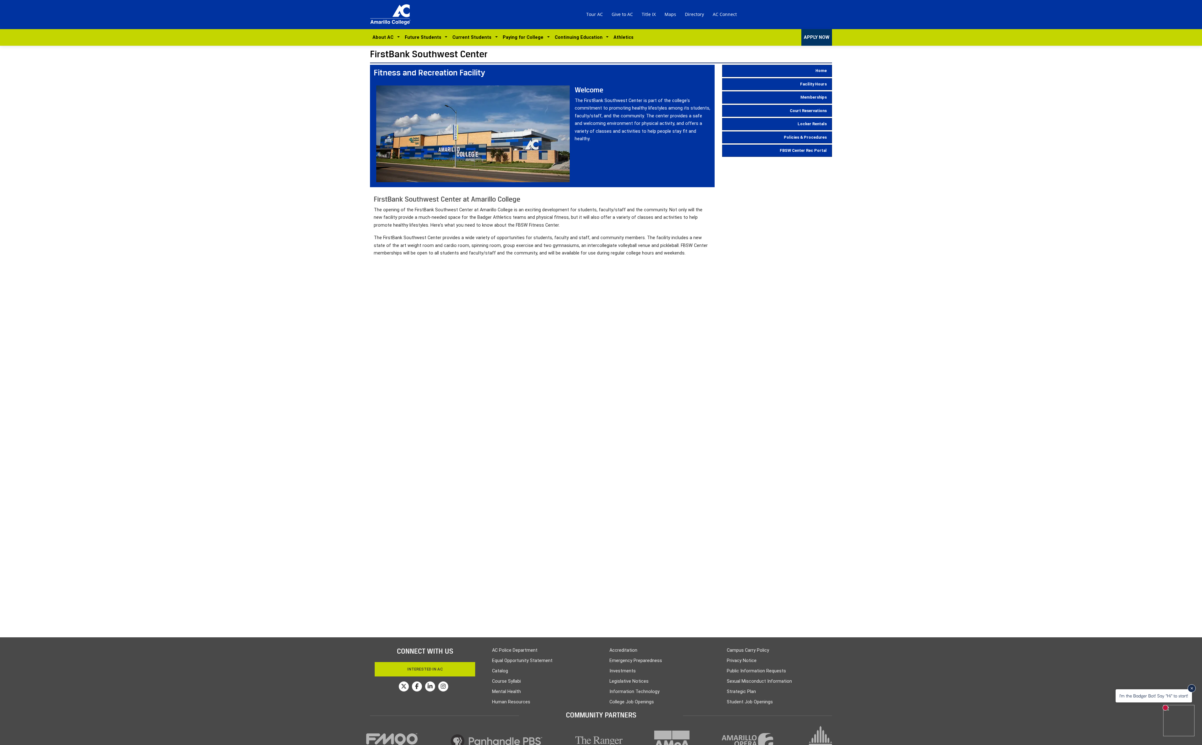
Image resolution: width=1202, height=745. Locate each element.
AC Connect (725, 14)
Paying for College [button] (524, 37)
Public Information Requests (756, 671)
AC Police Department (514, 650)
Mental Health (506, 691)
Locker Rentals (812, 123)
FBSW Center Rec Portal (803, 150)
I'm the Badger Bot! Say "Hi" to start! (1153, 695)
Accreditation (623, 650)
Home (821, 70)
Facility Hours (813, 84)
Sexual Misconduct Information (759, 681)
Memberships (813, 97)
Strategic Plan (741, 691)
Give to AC (622, 14)
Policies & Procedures (805, 137)
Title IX (649, 14)
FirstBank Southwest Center (429, 54)
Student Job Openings (750, 702)
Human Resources (511, 702)
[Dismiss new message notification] (1192, 688)
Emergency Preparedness (635, 660)
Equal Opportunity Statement (522, 660)
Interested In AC (425, 669)
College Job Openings (631, 702)
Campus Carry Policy (748, 650)
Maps (670, 14)
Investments (622, 671)
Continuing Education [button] (580, 37)
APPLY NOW (817, 37)
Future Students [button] (424, 37)
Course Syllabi (506, 681)
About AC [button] (384, 37)
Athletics (624, 37)
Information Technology (634, 691)
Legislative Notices (629, 681)
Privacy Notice (742, 660)
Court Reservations (808, 110)
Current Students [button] (473, 37)
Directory (694, 14)
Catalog (500, 671)
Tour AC (594, 14)
